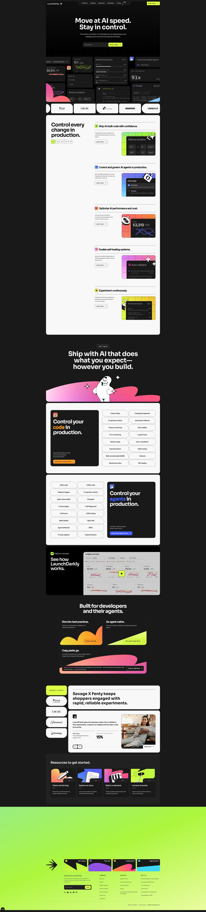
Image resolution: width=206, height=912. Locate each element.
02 (57, 141)
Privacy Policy (142, 905)
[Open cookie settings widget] (3, 909)
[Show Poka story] (56, 701)
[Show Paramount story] (56, 722)
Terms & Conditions (133, 905)
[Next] (80, 746)
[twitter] (65, 893)
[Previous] (75, 746)
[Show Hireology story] (56, 733)
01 (53, 141)
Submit (87, 887)
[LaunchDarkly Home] (56, 4)
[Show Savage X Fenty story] (56, 690)
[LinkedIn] (70, 893)
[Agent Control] (132, 59)
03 (62, 141)
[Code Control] (69, 68)
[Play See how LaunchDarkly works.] (121, 573)
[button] (85, 3)
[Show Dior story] (56, 712)
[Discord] (73, 893)
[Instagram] (76, 893)
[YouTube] (68, 893)
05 (71, 141)
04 (66, 141)
